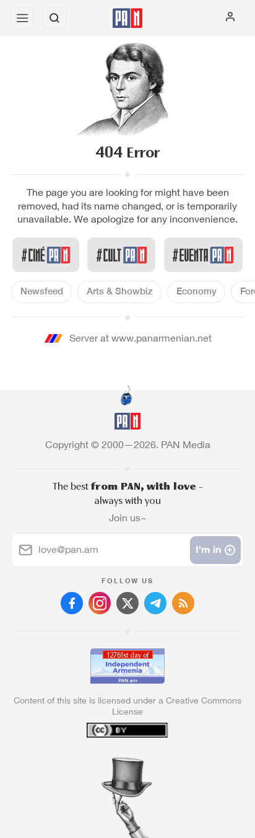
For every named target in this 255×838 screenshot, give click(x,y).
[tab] (102, 763)
